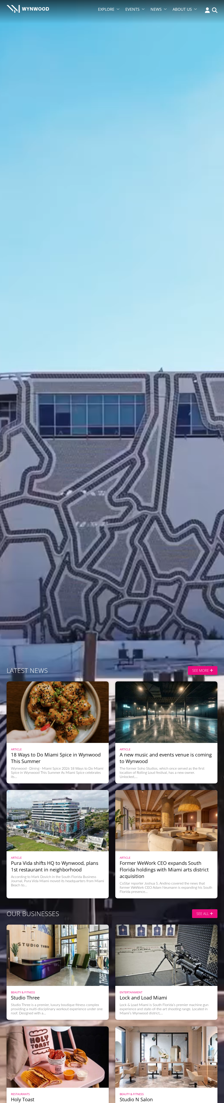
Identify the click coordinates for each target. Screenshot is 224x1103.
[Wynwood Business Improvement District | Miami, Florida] (28, 10)
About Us (182, 9)
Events (132, 9)
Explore (106, 9)
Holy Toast (22, 1099)
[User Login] (206, 11)
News (156, 9)
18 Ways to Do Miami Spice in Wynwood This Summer (56, 757)
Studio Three (25, 997)
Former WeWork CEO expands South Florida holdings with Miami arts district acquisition (164, 869)
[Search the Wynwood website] (213, 11)
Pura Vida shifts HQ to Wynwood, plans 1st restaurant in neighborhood (54, 866)
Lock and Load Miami (143, 997)
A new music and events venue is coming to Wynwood (166, 757)
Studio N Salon (136, 1099)
